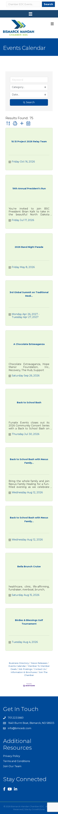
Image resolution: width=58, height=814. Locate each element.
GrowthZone (38, 809)
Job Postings (25, 669)
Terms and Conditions (16, 761)
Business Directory (19, 663)
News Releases (39, 663)
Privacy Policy (11, 756)
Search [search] (30, 102)
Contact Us (40, 669)
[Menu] (30, 14)
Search (48, 4)
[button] (8, 123)
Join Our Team (12, 766)
